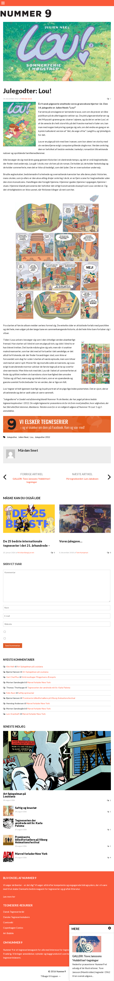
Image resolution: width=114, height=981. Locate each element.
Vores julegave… (70, 541)
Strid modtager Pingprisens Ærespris (39, 677)
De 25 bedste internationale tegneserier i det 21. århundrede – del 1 (26, 545)
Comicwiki (8, 922)
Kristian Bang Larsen (26, 552)
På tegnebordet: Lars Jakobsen (82, 478)
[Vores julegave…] (85, 532)
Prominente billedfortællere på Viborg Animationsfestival (48, 698)
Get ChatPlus (12, 677)
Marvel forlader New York (39, 682)
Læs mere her (9, 896)
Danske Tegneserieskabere (16, 917)
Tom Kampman (82, 552)
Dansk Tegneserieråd (13, 911)
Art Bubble (8, 933)
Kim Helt (10, 666)
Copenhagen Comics (13, 927)
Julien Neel (23, 437)
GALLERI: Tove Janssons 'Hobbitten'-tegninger (32, 480)
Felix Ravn (10, 693)
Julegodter (12, 437)
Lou (31, 437)
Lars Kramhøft (13, 714)
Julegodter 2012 (42, 437)
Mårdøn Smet (26, 99)
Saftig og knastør (26, 693)
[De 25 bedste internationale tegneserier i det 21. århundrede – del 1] (29, 532)
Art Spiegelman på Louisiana (30, 666)
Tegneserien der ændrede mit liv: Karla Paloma (48, 687)
